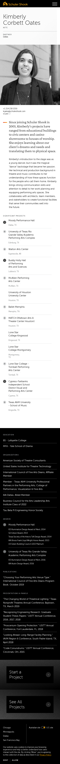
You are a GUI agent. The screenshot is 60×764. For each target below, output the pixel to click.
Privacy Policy (45, 755)
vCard (5, 114)
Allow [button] (15, 760)
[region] (30, 318)
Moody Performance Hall (21, 220)
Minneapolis (8, 732)
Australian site (34, 728)
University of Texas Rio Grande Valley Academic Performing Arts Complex (21, 234)
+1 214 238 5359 (10, 109)
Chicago (7, 728)
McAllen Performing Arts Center (18, 280)
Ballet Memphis (16, 306)
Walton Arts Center (18, 249)
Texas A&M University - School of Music (19, 404)
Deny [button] (5, 760)
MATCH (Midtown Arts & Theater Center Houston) (21, 320)
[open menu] (54, 4)
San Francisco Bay (11, 740)
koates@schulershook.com (14, 111)
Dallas (6, 736)
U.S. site (49, 728)
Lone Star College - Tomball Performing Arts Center (18, 367)
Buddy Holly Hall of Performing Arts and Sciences (17, 263)
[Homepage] (15, 3)
